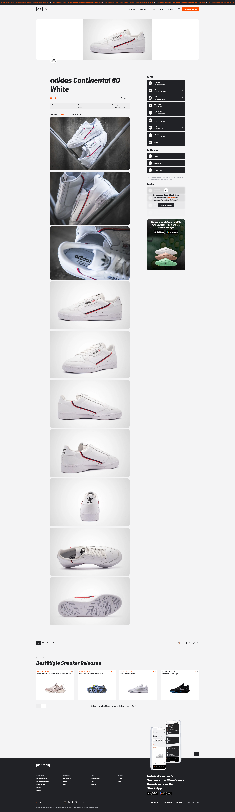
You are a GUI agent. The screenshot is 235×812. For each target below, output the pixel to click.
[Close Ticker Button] (198, 2)
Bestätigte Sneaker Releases (68, 663)
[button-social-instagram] (183, 643)
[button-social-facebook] (187, 643)
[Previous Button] (38, 706)
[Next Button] (43, 706)
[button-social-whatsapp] (190, 643)
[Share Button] (121, 98)
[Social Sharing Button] (38, 643)
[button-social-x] (198, 643)
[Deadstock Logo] (39, 9)
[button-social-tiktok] (194, 643)
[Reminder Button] (125, 98)
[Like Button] (128, 98)
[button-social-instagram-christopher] (179, 643)
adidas (62, 114)
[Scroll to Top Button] (196, 754)
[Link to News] (46, 9)
